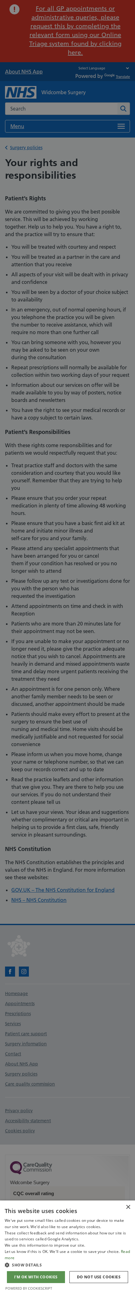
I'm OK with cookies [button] (36, 1277)
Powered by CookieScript (28, 1288)
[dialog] (67, 1247)
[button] (67, 1265)
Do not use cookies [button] (99, 1277)
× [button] (128, 1207)
